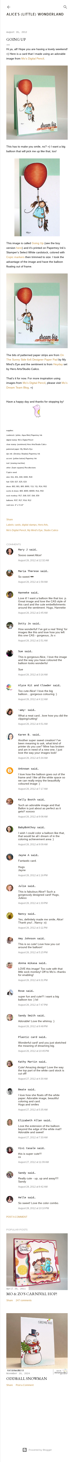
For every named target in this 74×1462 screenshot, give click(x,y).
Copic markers (15, 257)
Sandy (22, 1172)
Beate (22, 1089)
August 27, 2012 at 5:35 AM (33, 1109)
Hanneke (23, 592)
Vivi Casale (27, 1148)
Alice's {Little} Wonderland (35, 14)
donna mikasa (27, 963)
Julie (22, 886)
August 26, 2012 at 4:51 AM (33, 724)
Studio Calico (51, 530)
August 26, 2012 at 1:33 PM (33, 903)
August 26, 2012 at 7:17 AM (33, 789)
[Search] (65, 6)
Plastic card (27, 1037)
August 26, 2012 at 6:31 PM (33, 980)
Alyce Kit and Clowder (34, 685)
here (19, 247)
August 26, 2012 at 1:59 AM (33, 582)
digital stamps (29, 524)
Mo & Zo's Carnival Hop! (31, 1293)
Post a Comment (16, 1217)
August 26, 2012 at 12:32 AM (33, 560)
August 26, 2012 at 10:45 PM (33, 1051)
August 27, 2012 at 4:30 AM (33, 1078)
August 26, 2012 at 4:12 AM (33, 699)
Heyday (58, 364)
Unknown (23, 768)
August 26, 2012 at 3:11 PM (32, 927)
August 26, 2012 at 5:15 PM (33, 952)
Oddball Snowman (26, 1378)
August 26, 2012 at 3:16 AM (33, 674)
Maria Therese (28, 571)
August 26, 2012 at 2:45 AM (33, 612)
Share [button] (9, 519)
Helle (22, 1197)
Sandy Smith (27, 1015)
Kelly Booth (27, 799)
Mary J (23, 549)
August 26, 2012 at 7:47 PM (33, 1004)
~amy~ (22, 710)
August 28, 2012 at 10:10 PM (33, 1208)
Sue (20, 651)
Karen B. (24, 734)
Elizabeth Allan (30, 1120)
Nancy (22, 913)
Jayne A (23, 855)
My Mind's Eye (35, 530)
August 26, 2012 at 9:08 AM (33, 816)
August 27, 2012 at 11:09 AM (33, 1162)
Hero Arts (43, 524)
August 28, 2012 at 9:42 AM (33, 1186)
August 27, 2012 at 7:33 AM (33, 1137)
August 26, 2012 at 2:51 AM (33, 640)
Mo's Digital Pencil (32, 58)
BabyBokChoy (27, 827)
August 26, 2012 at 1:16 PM (33, 875)
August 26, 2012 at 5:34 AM (33, 758)
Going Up (38, 243)
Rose (21, 991)
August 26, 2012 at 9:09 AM (33, 844)
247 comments (24, 1300)
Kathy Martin (27, 1061)
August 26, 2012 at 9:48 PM (33, 1026)
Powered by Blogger (40, 1449)
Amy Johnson (27, 938)
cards (18, 524)
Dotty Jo (24, 623)
